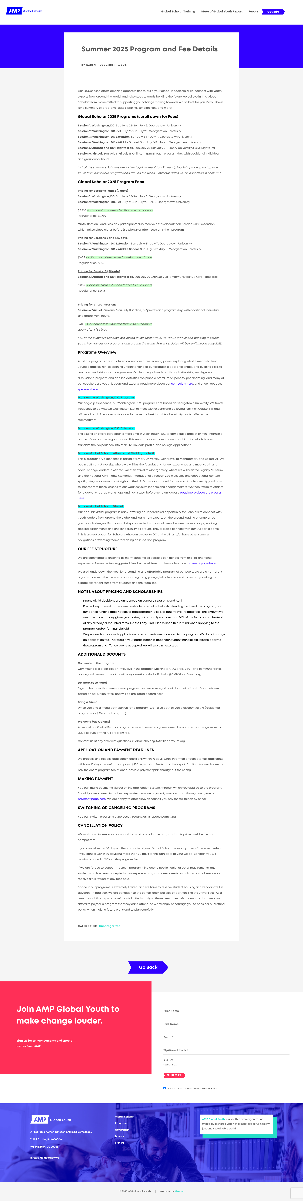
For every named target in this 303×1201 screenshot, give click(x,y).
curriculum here (182, 383)
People (253, 11)
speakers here (88, 389)
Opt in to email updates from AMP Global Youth (192, 1089)
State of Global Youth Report (222, 11)
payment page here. (202, 563)
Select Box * (170, 1065)
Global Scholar (124, 1117)
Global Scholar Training (178, 11)
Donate (119, 1136)
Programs (121, 1123)
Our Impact (122, 1130)
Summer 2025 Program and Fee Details (149, 49)
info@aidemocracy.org (44, 1158)
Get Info (273, 11)
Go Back (148, 967)
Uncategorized (109, 926)
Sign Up (119, 1143)
